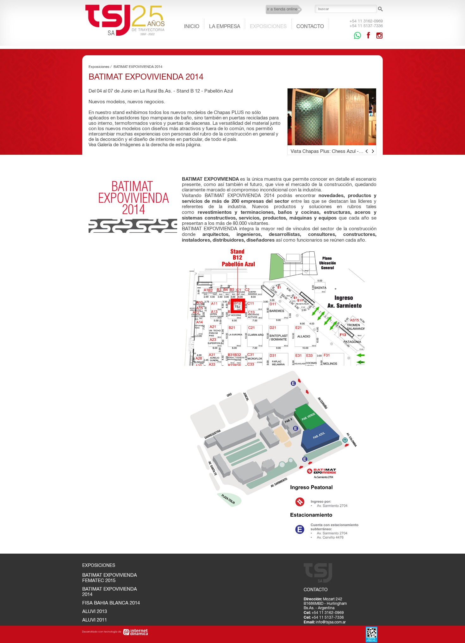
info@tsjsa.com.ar (331, 622)
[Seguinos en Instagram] (379, 35)
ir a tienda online (282, 9)
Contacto (310, 26)
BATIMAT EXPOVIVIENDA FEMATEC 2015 (109, 577)
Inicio (191, 26)
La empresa (224, 26)
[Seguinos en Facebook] (368, 35)
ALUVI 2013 (94, 611)
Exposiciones (268, 26)
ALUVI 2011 (94, 619)
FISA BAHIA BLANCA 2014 (111, 602)
